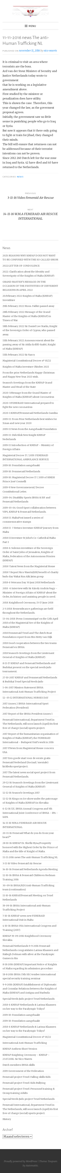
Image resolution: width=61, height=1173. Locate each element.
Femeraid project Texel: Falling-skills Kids (26, 1077)
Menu (32, 26)
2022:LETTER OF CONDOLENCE (21, 265)
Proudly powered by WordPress (20, 1161)
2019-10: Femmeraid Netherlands (21, 471)
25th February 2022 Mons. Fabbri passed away (28, 306)
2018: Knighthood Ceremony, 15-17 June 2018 (28, 602)
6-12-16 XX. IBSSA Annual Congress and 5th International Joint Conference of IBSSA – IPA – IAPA (30, 812)
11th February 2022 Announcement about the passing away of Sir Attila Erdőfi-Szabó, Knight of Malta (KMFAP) (29, 344)
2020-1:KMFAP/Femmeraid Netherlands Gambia (30, 413)
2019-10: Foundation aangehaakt (21, 465)
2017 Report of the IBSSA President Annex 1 (28, 713)
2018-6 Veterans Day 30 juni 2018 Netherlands (29, 582)
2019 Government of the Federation (23, 1071)
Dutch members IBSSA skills (19, 1065)
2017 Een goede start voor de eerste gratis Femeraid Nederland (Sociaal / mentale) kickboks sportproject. (26, 762)
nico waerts (50, 50)
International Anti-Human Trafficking (25, 1042)
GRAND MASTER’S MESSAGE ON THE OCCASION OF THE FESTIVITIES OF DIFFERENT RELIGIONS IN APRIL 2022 (30, 286)
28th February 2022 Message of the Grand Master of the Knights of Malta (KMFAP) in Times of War (27, 316)
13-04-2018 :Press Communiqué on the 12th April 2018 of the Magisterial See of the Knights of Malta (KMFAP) (30, 623)
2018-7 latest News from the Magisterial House (29, 566)
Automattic (32, 1165)
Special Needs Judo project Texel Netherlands (29, 998)
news (20, 177)
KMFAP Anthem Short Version (20, 1048)
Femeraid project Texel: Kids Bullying (24, 1082)
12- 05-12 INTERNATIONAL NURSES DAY (25, 697)
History (7, 1119)
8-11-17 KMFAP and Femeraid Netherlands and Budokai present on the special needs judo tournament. (29, 667)
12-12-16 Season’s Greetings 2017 (21, 792)
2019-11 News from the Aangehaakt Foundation (30, 429)
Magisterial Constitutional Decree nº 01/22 (27, 360)
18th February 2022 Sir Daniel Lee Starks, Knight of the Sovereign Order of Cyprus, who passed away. (30, 330)
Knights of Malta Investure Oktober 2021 (26, 366)
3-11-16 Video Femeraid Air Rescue (22, 863)
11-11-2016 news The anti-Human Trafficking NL (30, 857)
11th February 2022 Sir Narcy (19, 354)
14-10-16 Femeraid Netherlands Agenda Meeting (30, 869)
